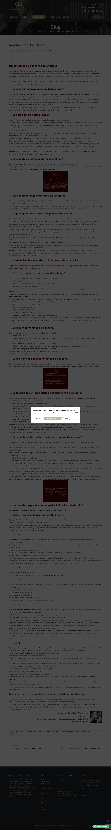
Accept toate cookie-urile (52, 418)
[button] (100, 826)
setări (76, 412)
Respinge (38, 418)
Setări (66, 418)
